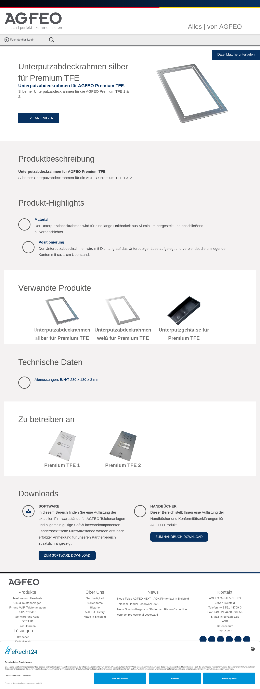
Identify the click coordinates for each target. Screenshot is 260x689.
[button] (67, 555)
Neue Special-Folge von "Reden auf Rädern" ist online (152, 609)
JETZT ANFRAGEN (38, 118)
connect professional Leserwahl (137, 614)
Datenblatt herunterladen (236, 54)
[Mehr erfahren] (61, 319)
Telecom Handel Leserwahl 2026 (138, 603)
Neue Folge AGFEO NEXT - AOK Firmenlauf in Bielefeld (153, 598)
